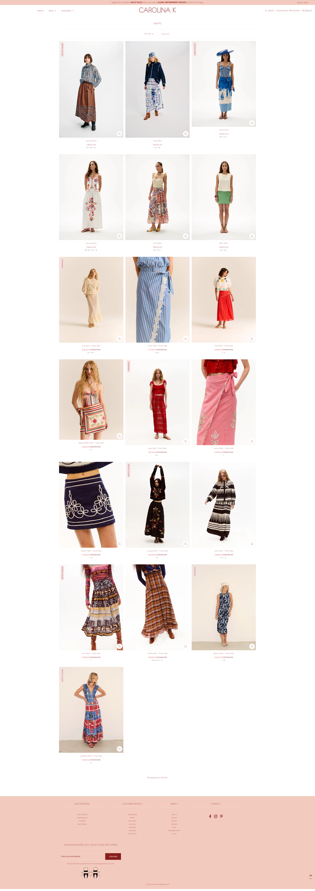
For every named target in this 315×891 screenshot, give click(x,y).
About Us (174, 814)
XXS (221, 137)
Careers (174, 834)
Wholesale (174, 824)
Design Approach (82, 818)
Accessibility (132, 830)
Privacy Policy (132, 834)
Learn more (110, 864)
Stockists (174, 821)
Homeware (66, 10)
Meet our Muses (82, 824)
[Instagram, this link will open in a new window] (215, 817)
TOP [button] (310, 878)
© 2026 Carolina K (151, 884)
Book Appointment (174, 830)
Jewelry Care (132, 824)
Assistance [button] (281, 10)
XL (95, 148)
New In (41, 10)
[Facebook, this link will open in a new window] (210, 817)
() (307, 10)
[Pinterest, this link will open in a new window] (221, 817)
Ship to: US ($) (302, 2)
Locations (174, 818)
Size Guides (132, 827)
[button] (55, 10)
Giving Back (82, 821)
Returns (132, 818)
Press (174, 827)
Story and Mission (82, 814)
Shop (51, 10)
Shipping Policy (132, 814)
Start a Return (132, 821)
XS (87, 148)
